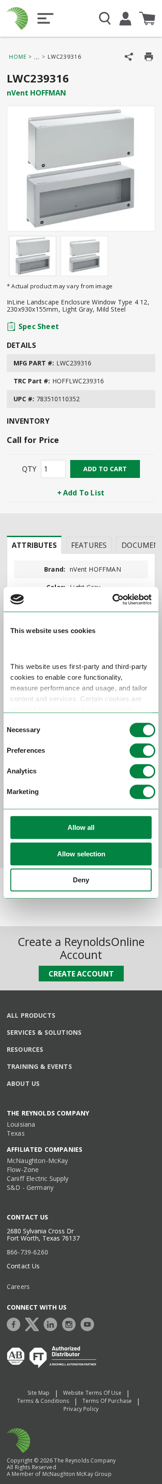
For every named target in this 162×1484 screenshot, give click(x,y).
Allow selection (81, 854)
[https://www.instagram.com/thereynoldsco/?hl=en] (71, 1323)
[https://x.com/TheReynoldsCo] (34, 1323)
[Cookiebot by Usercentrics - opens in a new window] (114, 599)
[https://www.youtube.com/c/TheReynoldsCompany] (90, 1323)
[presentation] (34, 545)
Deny (81, 880)
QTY (29, 469)
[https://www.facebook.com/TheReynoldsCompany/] (16, 1323)
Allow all (81, 828)
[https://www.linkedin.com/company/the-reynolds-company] (53, 1323)
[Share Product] (129, 56)
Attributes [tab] (34, 545)
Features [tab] (89, 545)
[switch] (142, 751)
